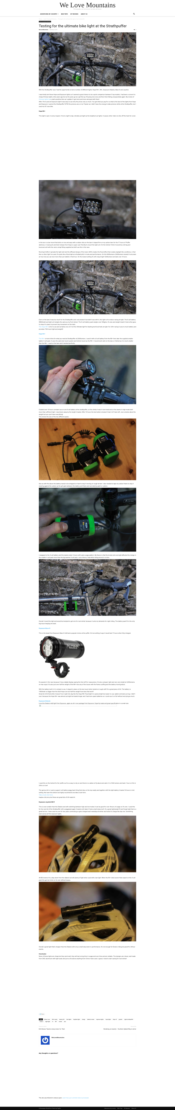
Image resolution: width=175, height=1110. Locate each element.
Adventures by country (48, 14)
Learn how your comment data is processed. (75, 1098)
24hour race (47, 1019)
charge (83, 1019)
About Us (84, 14)
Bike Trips (64, 14)
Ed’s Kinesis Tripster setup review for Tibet (52, 1029)
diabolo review (90, 1019)
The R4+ (41, 338)
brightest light (76, 1019)
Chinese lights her (45, 99)
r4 (52, 1021)
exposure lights (100, 1019)
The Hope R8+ (44, 327)
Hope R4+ (42, 334)
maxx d (41, 1021)
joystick (120, 1019)
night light (47, 1021)
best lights (68, 1019)
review (60, 1021)
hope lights (108, 1019)
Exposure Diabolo (44, 701)
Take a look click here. (46, 795)
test (65, 1021)
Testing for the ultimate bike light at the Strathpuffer (83, 26)
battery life (61, 1019)
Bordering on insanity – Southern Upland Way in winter (120, 1029)
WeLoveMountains (43, 29)
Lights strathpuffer (128, 1019)
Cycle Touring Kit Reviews (50, 19)
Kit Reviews (74, 14)
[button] (134, 14)
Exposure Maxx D (44, 628)
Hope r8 (115, 1019)
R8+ (56, 1021)
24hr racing (54, 1019)
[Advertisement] (87, 149)
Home (40, 19)
